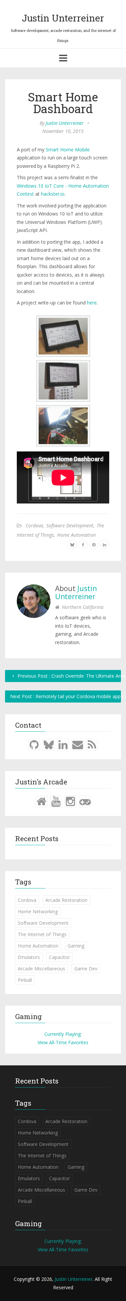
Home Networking (38, 911)
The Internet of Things (42, 934)
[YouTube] (56, 801)
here (92, 302)
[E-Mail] (77, 744)
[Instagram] (70, 801)
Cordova (34, 525)
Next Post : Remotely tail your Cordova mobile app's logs (65, 696)
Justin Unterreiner (63, 18)
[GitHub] (34, 744)
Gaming (76, 946)
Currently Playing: (63, 1034)
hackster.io (53, 194)
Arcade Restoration (66, 900)
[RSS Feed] (92, 744)
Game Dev (85, 968)
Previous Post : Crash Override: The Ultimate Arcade (68, 676)
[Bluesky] (48, 744)
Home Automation (76, 535)
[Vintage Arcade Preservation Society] (85, 801)
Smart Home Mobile (68, 149)
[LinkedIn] (63, 744)
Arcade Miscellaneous (41, 968)
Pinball (25, 980)
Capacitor (59, 957)
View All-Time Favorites (63, 1042)
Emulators (29, 957)
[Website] (41, 801)
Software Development (69, 525)
